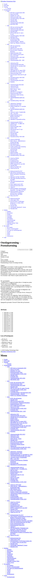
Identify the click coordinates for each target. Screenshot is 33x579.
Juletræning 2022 (14, 86)
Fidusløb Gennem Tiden (12, 223)
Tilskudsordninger (11, 220)
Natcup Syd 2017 (14, 195)
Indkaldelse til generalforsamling (17, 119)
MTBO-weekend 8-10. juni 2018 (17, 164)
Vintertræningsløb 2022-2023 (17, 80)
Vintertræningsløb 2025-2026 (17, 22)
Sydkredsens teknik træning (16, 94)
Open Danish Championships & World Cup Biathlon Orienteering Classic (17, 174)
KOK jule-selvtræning (15, 45)
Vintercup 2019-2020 (15, 139)
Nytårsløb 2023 (13, 79)
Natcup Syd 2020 (14, 132)
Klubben (6, 210)
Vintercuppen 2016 (14, 200)
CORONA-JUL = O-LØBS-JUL (17, 123)
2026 (8, 11)
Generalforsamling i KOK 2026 (17, 18)
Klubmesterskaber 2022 (15, 93)
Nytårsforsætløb (14, 152)
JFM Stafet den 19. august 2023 (17, 70)
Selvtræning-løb (14, 118)
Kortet (8, 234)
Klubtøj (8, 214)
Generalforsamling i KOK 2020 (17, 136)
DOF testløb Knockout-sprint (17, 54)
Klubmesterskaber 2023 (15, 73)
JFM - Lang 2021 (14, 113)
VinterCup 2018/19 (14, 158)
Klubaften (12, 82)
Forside (5, 4)
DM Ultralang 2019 (14, 143)
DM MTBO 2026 (14, 24)
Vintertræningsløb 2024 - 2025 (17, 60)
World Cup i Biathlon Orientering (17, 43)
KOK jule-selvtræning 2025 (16, 27)
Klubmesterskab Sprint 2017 (16, 185)
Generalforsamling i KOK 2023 (17, 77)
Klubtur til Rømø (14, 69)
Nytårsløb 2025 (13, 37)
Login (5, 237)
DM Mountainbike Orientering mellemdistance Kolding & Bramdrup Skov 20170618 (17, 193)
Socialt (8, 231)
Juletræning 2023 (14, 63)
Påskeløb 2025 (13, 31)
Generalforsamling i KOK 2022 (17, 100)
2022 (8, 83)
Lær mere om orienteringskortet (14, 230)
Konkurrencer (10, 236)
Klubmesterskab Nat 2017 (16, 171)
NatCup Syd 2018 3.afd (15, 166)
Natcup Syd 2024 (14, 56)
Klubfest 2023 (13, 67)
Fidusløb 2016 (13, 205)
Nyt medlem (6, 226)
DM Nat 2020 (13, 125)
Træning (6, 7)
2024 (8, 44)
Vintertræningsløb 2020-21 (16, 122)
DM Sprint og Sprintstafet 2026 (17, 12)
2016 (8, 197)
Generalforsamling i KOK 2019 (17, 155)
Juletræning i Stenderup (15, 103)
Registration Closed (23, 249)
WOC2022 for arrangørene (16, 92)
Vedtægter (9, 217)
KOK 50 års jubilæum (15, 145)
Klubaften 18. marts (14, 15)
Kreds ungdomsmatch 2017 (16, 184)
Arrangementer (7, 9)
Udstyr (8, 233)
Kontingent (9, 215)
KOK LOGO (10, 224)
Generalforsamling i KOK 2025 (17, 35)
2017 (8, 169)
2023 (8, 61)
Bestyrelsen (10, 213)
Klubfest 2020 (13, 128)
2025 (8, 25)
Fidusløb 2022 (13, 90)
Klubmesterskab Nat (15, 198)
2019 (8, 138)
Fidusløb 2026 (13, 20)
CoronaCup (12, 130)
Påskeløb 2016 (13, 208)
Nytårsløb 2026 (13, 21)
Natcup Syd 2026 (14, 14)
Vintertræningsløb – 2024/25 (16, 41)
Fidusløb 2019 (13, 151)
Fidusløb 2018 (13, 165)
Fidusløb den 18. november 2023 (17, 66)
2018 (8, 156)
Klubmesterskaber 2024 (15, 53)
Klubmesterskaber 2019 (15, 154)
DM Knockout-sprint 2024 (16, 48)
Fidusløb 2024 (13, 47)
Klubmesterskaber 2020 (15, 126)
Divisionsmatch (13, 159)
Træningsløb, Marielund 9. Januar (18, 207)
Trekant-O (12, 187)
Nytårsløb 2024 (13, 58)
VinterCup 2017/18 (14, 168)
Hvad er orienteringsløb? (12, 228)
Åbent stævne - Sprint (15, 89)
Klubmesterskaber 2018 (15, 162)
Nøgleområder (10, 221)
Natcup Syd (13, 96)
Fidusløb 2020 (13, 133)
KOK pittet (6, 5)
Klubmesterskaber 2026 (15, 17)
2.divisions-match (14, 87)
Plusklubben (10, 218)
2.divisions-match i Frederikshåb (17, 112)
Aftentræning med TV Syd (16, 129)
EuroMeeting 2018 (14, 161)
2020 (8, 120)
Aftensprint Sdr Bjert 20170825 (17, 177)
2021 (8, 102)
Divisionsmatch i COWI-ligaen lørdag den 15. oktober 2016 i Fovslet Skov (17, 203)
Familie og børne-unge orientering (18, 146)
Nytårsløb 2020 (13, 135)
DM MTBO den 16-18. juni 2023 (17, 71)
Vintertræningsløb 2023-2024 (17, 64)
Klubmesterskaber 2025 (15, 28)
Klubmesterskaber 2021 (15, 105)
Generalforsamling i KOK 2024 (17, 57)
